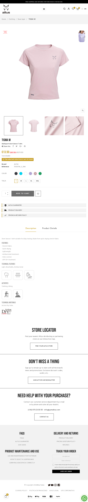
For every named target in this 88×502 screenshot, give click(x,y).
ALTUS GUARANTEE (22, 441)
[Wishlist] (73, 9)
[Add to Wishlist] (38, 193)
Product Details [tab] (49, 228)
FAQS (22, 438)
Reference (5, 167)
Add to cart (22, 193)
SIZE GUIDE (22, 445)
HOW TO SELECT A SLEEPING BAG (22, 459)
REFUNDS (66, 445)
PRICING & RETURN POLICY (66, 441)
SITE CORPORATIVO (67, 490)
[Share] (13, 146)
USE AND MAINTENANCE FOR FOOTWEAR (22, 456)
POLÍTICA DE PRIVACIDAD (38, 490)
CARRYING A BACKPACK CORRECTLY (22, 463)
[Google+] (20, 146)
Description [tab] (30, 228)
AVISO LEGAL (54, 490)
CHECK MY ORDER (66, 471)
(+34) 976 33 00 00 (35, 409)
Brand (4, 164)
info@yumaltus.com (52, 409)
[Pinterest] (25, 146)
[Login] (68, 9)
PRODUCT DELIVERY (66, 438)
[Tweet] (16, 146)
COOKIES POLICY (21, 490)
